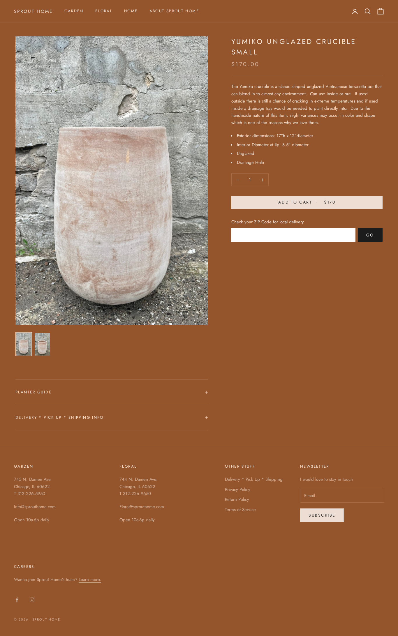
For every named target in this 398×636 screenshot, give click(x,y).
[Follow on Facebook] (17, 600)
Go (370, 235)
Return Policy (237, 499)
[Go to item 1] (23, 344)
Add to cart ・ (306, 202)
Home (131, 11)
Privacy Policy (237, 489)
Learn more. (90, 579)
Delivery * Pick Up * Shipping (254, 479)
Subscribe (322, 515)
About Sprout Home (174, 11)
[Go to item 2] (42, 344)
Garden (74, 11)
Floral (103, 11)
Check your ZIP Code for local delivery (267, 222)
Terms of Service (240, 509)
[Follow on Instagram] (32, 600)
